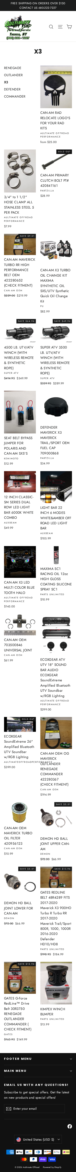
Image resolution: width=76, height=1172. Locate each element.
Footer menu (18, 1059)
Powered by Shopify (52, 1167)
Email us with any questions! (36, 1085)
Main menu (15, 1071)
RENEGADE (12, 68)
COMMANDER (15, 96)
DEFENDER (12, 89)
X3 (6, 82)
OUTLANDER (13, 75)
